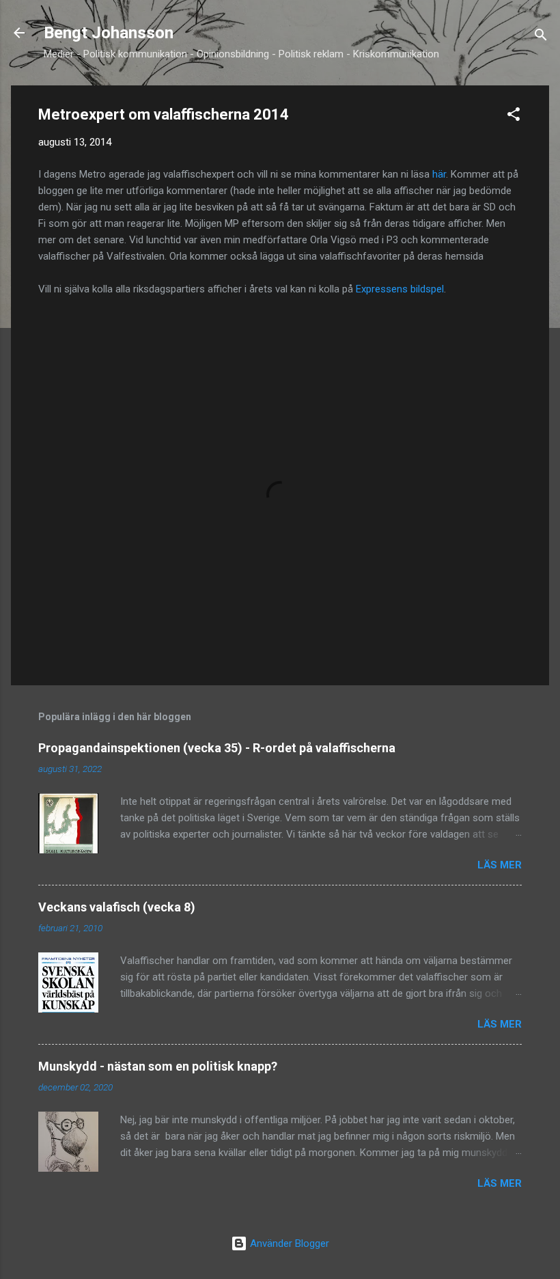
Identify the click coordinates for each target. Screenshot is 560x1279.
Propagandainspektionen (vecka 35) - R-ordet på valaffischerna (216, 748)
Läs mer (499, 865)
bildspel (427, 289)
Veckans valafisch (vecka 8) (116, 907)
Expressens (383, 289)
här (439, 174)
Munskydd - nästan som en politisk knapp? (157, 1066)
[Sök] (541, 37)
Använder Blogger (288, 1243)
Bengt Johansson (108, 32)
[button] (513, 116)
